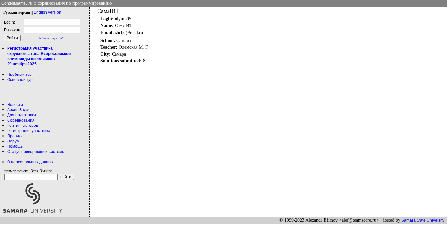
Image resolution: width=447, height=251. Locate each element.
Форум (13, 141)
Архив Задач (18, 110)
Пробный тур (19, 74)
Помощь (15, 146)
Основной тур (20, 79)
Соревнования (21, 120)
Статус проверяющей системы (36, 151)
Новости (15, 104)
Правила (15, 136)
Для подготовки (21, 115)
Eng (47, 12)
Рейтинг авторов (22, 125)
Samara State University (423, 220)
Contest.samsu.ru (16, 3)
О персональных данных (30, 162)
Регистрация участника (28, 130)
